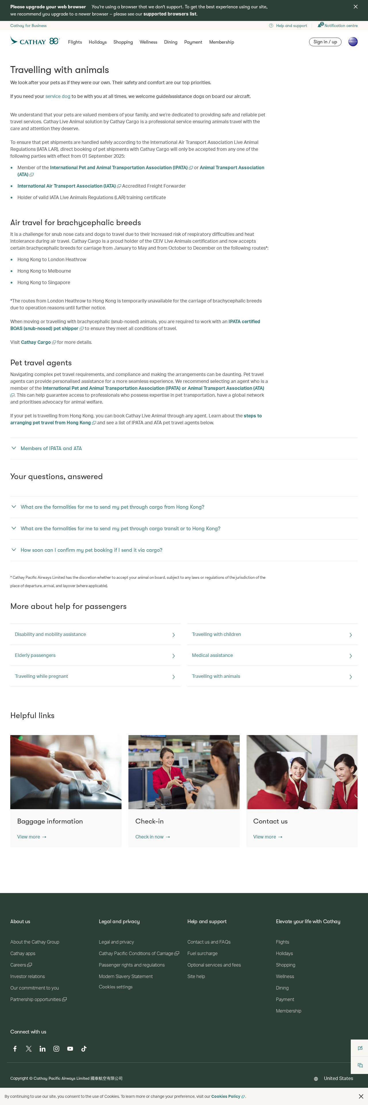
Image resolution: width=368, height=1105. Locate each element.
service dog (57, 96)
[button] (31, 836)
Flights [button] (75, 42)
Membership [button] (221, 42)
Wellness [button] (148, 42)
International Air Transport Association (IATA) (67, 186)
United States (338, 1078)
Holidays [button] (98, 42)
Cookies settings (116, 987)
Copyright (19, 1078)
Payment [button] (193, 42)
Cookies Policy (225, 1096)
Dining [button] (170, 42)
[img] (356, 7)
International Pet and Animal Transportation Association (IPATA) (119, 167)
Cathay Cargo (36, 342)
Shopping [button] (123, 42)
